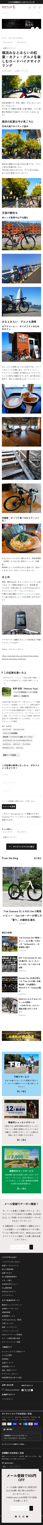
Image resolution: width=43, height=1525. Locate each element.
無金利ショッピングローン (12, 1305)
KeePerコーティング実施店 (12, 1334)
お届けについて (7, 1362)
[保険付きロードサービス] (21, 1158)
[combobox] (21, 12)
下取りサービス (7, 1323)
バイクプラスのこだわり (11, 1262)
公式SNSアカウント (9, 1291)
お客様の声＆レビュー (10, 1284)
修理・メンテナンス (9, 1327)
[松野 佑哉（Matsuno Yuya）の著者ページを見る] (6, 691)
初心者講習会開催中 (9, 1276)
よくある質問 (7, 1355)
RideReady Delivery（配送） (12, 1319)
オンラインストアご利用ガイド (13, 1351)
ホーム (4, 38)
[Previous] (33, 29)
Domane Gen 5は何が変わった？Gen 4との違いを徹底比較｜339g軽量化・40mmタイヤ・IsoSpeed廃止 (30, 984)
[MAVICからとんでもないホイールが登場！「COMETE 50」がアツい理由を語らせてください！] (10, 1005)
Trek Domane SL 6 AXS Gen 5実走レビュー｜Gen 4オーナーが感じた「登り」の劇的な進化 (22, 915)
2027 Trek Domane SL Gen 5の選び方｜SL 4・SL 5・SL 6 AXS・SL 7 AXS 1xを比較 (30, 962)
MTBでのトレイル (8, 748)
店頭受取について (8, 1366)
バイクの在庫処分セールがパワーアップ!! (21, 2)
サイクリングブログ (16, 38)
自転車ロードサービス (10, 1308)
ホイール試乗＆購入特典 (11, 1338)
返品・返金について (9, 1370)
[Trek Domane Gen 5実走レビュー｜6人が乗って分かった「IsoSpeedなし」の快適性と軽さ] (10, 944)
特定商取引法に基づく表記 (12, 1377)
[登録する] (31, 1508)
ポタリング (16, 744)
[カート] (34, 7)
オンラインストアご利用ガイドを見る (13, 1444)
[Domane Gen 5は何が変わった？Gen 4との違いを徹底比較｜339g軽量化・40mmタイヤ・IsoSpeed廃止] (10, 984)
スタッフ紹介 (7, 1280)
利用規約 (35, 816)
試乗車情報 (6, 1312)
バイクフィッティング (10, 1331)
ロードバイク (7, 730)
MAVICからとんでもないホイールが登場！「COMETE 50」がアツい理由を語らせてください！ (30, 1005)
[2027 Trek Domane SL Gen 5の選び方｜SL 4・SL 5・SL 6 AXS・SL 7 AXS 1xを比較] (10, 964)
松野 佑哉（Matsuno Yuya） (26, 688)
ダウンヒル (19, 748)
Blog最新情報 (7, 1288)
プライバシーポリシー (18, 816)
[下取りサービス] (21, 1064)
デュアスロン (26, 744)
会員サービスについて (10, 1265)
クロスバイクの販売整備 (10, 733)
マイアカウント (7, 1295)
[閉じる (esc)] (40, 1470)
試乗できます (7, 1273)
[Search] (39, 12)
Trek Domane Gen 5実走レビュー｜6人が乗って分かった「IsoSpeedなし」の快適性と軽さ (30, 942)
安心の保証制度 (7, 1269)
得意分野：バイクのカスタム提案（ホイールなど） (18, 737)
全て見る (37, 858)
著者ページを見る (9, 755)
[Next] (37, 29)
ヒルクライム (7, 744)
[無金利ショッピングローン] (21, 1109)
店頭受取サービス (8, 1316)
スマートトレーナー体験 (11, 1342)
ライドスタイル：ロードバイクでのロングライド (17, 740)
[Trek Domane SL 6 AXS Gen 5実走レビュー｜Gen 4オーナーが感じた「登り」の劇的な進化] (22, 887)
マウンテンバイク (18, 730)
